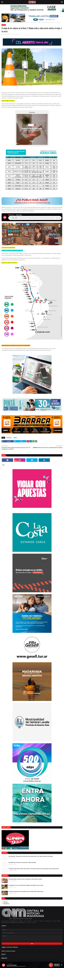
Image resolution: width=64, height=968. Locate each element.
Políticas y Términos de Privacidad (8, 951)
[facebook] (7, 460)
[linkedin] (44, 460)
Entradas (6, 902)
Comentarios (6, 903)
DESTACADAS (8, 437)
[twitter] (32, 460)
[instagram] (19, 460)
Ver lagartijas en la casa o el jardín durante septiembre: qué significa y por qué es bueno (26, 885)
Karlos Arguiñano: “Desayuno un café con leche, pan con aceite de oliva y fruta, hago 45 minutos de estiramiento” (31, 856)
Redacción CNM (6, 34)
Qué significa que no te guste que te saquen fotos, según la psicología (22, 862)
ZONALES (8, 22)
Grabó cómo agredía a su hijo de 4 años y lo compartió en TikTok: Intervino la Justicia (25, 879)
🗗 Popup (57, 964)
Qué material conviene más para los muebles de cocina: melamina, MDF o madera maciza (26, 891)
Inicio (3, 22)
